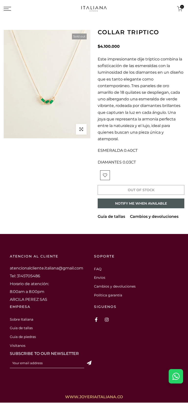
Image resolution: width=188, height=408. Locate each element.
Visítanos (17, 345)
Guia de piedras (23, 337)
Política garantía (108, 295)
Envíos (99, 277)
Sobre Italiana (21, 319)
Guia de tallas (21, 328)
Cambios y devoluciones (154, 216)
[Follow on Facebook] (96, 320)
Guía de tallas (111, 216)
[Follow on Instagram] (107, 320)
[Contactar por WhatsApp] (176, 376)
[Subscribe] (89, 363)
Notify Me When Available (141, 203)
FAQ (98, 269)
